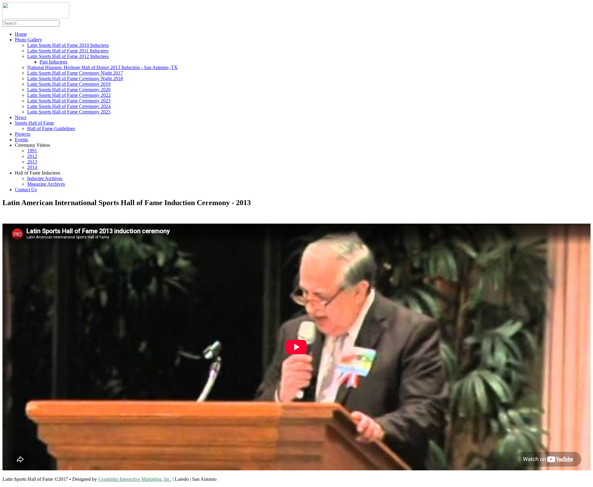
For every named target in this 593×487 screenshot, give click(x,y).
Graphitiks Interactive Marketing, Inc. (134, 479)
